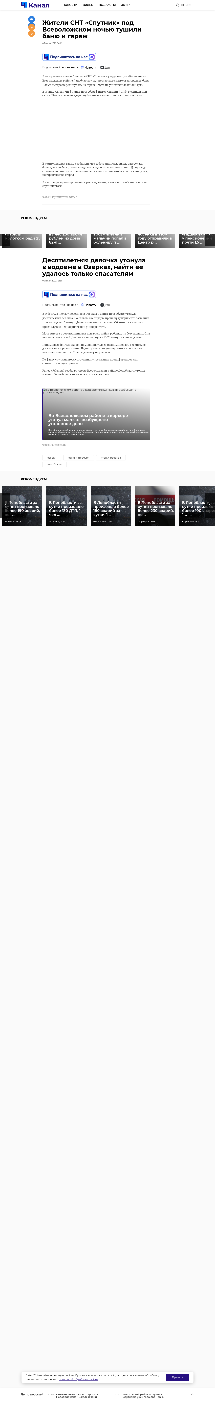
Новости (70, 5)
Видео (88, 5)
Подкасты (107, 5)
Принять (177, 1377)
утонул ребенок (111, 457)
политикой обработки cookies (78, 1379)
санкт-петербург (78, 457)
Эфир (125, 5)
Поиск (186, 5)
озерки (51, 457)
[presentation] (5, 505)
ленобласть (54, 464)
